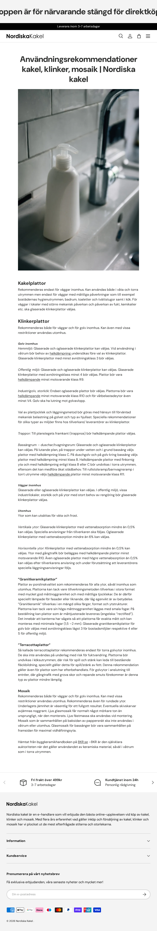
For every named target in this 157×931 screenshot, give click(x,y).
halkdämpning (61, 353)
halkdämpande (29, 379)
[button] (139, 36)
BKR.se (83, 742)
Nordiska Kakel (24, 921)
